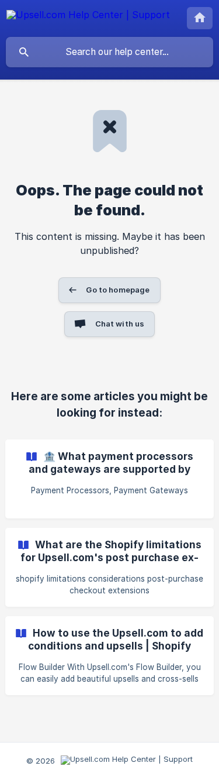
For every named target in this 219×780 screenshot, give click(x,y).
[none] (88, 16)
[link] (109, 478)
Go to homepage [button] (118, 289)
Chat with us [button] (120, 323)
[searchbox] (109, 52)
